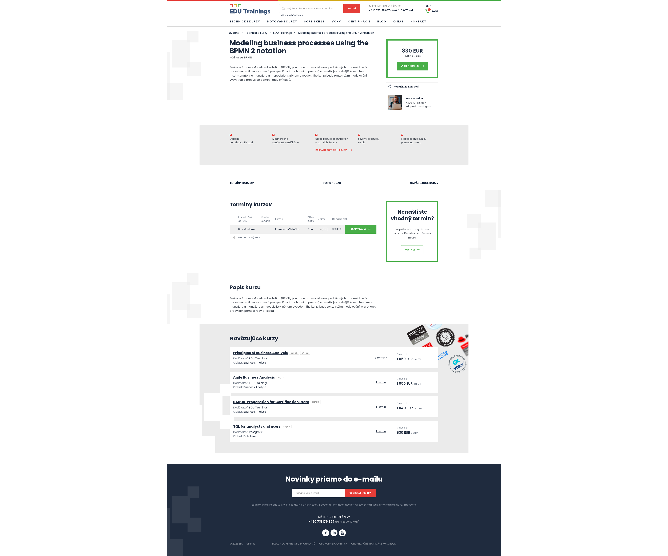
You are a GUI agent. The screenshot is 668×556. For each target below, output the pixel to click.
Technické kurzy (245, 21)
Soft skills (314, 21)
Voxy (336, 21)
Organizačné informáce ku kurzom (373, 543)
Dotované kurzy (282, 21)
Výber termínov (410, 66)
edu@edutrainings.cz (418, 106)
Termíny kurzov (242, 183)
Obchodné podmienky (333, 543)
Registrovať (358, 229)
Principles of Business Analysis (260, 352)
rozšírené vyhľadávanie (291, 15)
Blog (381, 21)
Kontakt (418, 21)
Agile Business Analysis (254, 377)
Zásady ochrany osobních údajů (293, 543)
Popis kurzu (332, 183)
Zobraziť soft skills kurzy (331, 150)
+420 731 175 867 (416, 103)
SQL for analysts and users (257, 426)
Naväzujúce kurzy (424, 183)
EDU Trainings (282, 33)
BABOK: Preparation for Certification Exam (271, 401)
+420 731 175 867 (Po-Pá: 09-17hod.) (392, 10)
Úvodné (234, 33)
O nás (398, 21)
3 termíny (381, 357)
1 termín (381, 382)
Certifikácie (359, 21)
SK (427, 6)
